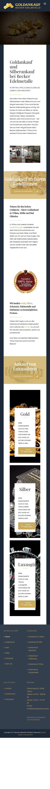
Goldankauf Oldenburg (33, 660)
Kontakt (27, 329)
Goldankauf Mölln (35, 645)
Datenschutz (10, 696)
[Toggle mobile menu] (45, 10)
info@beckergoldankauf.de (38, 711)
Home (7, 639)
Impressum (9, 702)
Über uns (8, 666)
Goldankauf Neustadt (33, 651)
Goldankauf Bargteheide (33, 673)
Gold (23, 305)
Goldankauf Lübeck (36, 639)
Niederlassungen (16, 230)
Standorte (9, 661)
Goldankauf (10, 645)
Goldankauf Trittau (35, 667)
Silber (29, 305)
